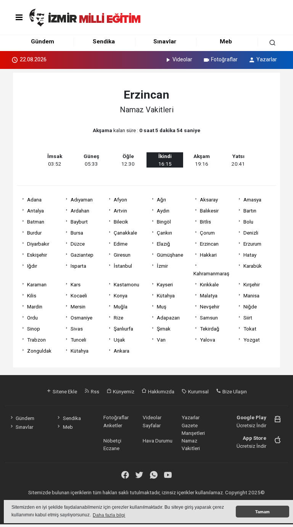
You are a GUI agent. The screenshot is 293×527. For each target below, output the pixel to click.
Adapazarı (168, 318)
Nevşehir (209, 306)
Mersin (78, 306)
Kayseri (165, 284)
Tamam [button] (262, 511)
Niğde (250, 306)
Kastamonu (126, 284)
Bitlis (205, 222)
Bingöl (164, 222)
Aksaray (209, 199)
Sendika (104, 41)
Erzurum (252, 244)
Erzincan (209, 244)
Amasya (252, 199)
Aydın (163, 211)
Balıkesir (209, 211)
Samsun (209, 318)
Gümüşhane (170, 255)
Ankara (121, 351)
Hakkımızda (160, 391)
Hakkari (208, 255)
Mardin (34, 306)
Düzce (78, 244)
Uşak (119, 340)
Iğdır (32, 266)
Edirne (120, 244)
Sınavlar (164, 41)
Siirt (247, 318)
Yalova (207, 340)
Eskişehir (37, 255)
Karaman (37, 284)
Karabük (252, 266)
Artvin (120, 211)
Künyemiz (123, 391)
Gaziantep (82, 255)
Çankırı (164, 233)
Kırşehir (251, 284)
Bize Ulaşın (234, 391)
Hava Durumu (157, 441)
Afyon (120, 199)
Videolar (182, 59)
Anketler (112, 425)
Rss (94, 391)
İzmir (162, 266)
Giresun (122, 255)
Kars (75, 284)
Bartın (249, 211)
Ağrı (161, 199)
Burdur (34, 233)
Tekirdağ (209, 329)
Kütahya (166, 295)
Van (161, 340)
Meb (226, 41)
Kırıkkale (209, 284)
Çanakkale (125, 233)
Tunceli (78, 340)
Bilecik (121, 222)
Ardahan (80, 211)
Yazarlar (266, 59)
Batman (35, 222)
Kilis (31, 295)
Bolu (248, 222)
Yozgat (251, 340)
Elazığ (163, 244)
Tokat (249, 329)
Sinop (33, 329)
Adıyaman (82, 199)
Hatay (249, 255)
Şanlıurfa (123, 329)
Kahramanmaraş (211, 273)
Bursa (77, 233)
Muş (161, 306)
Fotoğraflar (224, 59)
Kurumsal (198, 391)
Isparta (78, 266)
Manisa (251, 295)
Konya (120, 295)
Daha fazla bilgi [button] (109, 515)
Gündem (42, 41)
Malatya (208, 295)
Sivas (77, 329)
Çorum (207, 233)
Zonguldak (39, 351)
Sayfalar (152, 425)
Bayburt (79, 222)
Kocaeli (79, 295)
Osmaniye (81, 318)
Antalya (35, 211)
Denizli (250, 233)
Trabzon (36, 340)
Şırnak (164, 329)
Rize (118, 318)
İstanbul (123, 266)
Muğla (120, 306)
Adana (34, 199)
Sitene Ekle (64, 391)
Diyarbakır (38, 244)
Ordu (32, 318)
